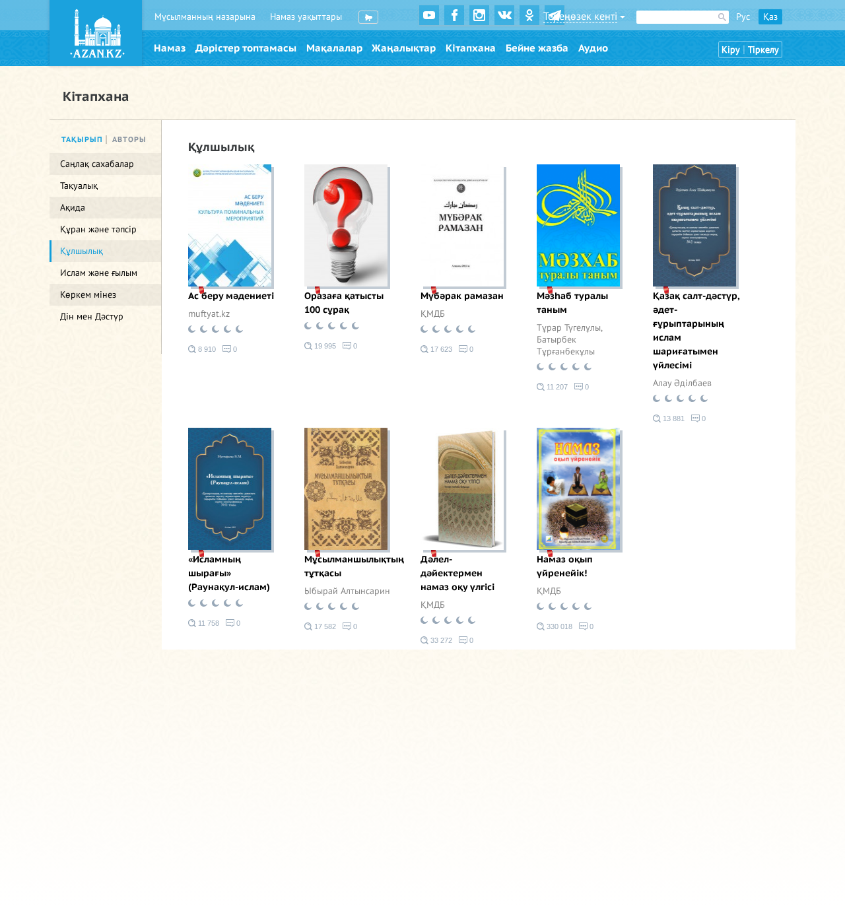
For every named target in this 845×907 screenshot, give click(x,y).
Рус (743, 16)
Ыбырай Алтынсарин (347, 591)
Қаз (770, 16)
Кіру (731, 49)
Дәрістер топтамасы (245, 48)
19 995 (324, 346)
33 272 (440, 640)
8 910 (206, 349)
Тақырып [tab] (82, 139)
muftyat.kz (209, 313)
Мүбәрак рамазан (462, 296)
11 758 (207, 623)
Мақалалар (334, 48)
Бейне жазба (537, 48)
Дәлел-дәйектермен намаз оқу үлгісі (457, 573)
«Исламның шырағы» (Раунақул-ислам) (229, 573)
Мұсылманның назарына (204, 16)
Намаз (170, 48)
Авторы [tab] (129, 139)
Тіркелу (763, 49)
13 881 (673, 418)
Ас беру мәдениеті (231, 296)
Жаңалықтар (404, 48)
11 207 (556, 387)
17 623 (440, 349)
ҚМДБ (433, 313)
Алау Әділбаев (682, 383)
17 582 (324, 626)
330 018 (558, 626)
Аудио (593, 48)
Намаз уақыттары (306, 16)
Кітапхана (471, 48)
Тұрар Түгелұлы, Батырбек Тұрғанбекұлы (569, 339)
